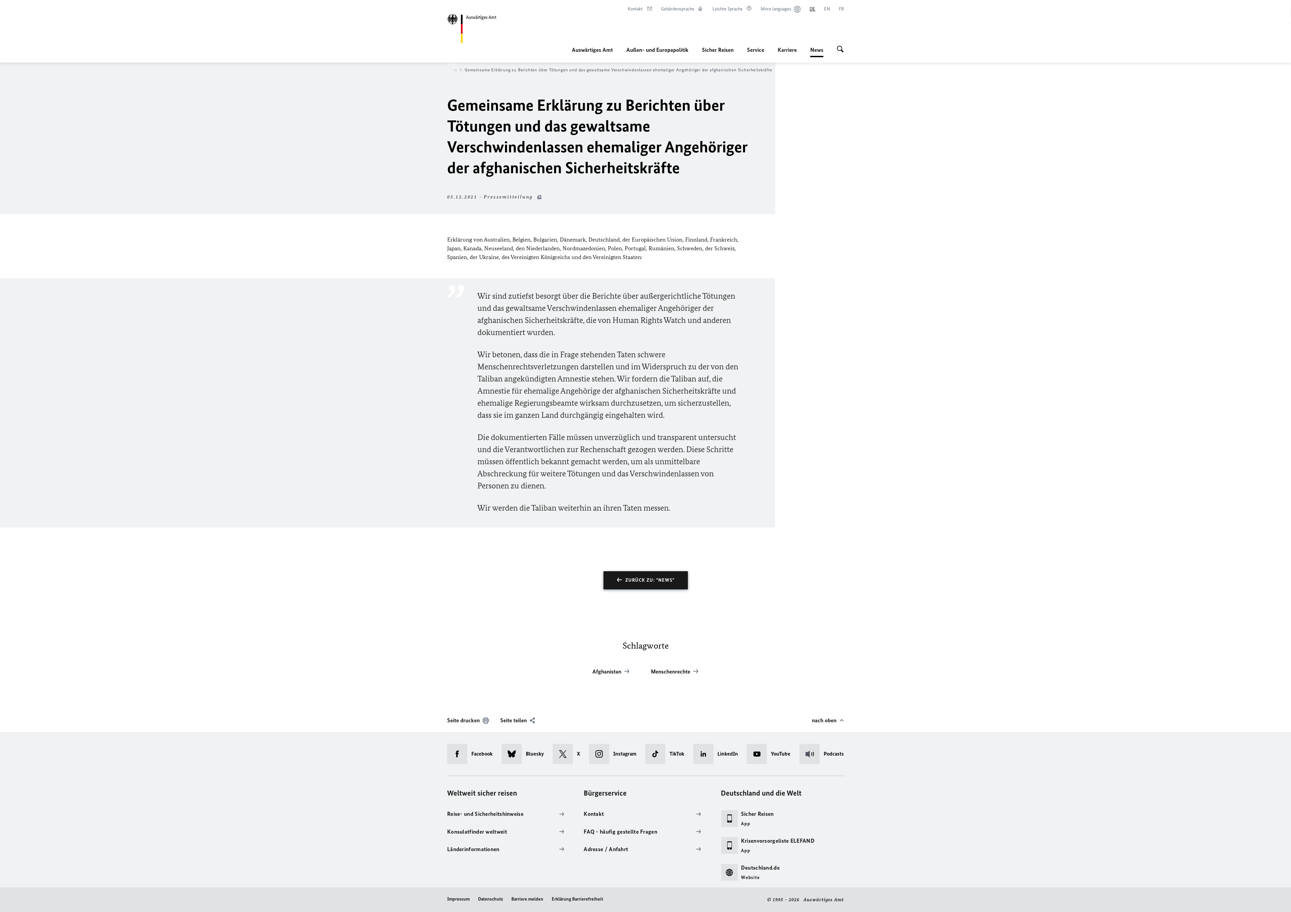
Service (755, 49)
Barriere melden (527, 899)
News (816, 51)
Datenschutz (490, 899)
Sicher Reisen (718, 49)
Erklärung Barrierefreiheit (577, 899)
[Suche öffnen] (840, 49)
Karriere (787, 49)
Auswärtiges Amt (592, 49)
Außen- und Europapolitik (657, 49)
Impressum (458, 899)
